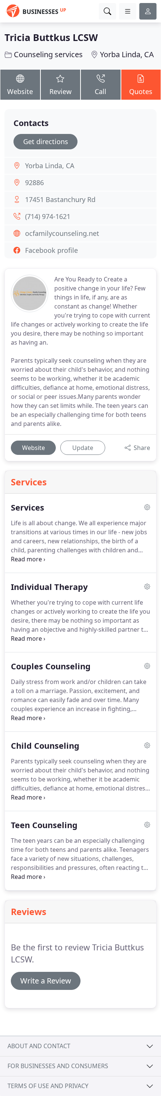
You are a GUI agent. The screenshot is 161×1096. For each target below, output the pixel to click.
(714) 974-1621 (47, 216)
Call (100, 91)
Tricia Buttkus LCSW (51, 37)
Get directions (45, 141)
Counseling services (48, 54)
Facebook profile (51, 250)
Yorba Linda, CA (127, 54)
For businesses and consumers (57, 1066)
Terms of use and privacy (47, 1086)
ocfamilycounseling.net (62, 233)
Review (60, 91)
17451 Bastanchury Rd (60, 199)
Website (20, 91)
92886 (34, 182)
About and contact (38, 1046)
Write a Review (45, 981)
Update (82, 448)
